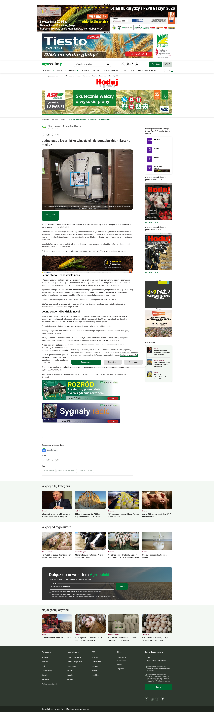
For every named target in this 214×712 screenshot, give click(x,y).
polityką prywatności (129, 355)
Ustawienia (112, 362)
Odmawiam (133, 362)
